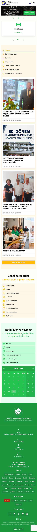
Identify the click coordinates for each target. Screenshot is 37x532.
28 (23, 391)
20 (18, 387)
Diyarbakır (32, 478)
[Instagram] (18, 514)
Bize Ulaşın (15, 501)
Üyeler (30, 501)
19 (13, 387)
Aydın (30, 474)
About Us (18, 504)
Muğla (26, 488)
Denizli (25, 478)
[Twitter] (14, 514)
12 (13, 384)
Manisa (13, 488)
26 (13, 391)
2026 (21, 368)
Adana (18, 474)
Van (33, 491)
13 (18, 384)
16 (32, 384)
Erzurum (4, 481)
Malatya (7, 488)
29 (28, 391)
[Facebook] (10, 514)
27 (18, 391)
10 (4, 384)
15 (28, 384)
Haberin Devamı (29, 13)
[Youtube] (23, 514)
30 (32, 391)
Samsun (5, 491)
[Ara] (34, 3)
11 (9, 384)
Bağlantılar (23, 501)
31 (4, 395)
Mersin (20, 488)
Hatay (26, 481)
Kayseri (9, 485)
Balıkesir (4, 478)
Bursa (11, 478)
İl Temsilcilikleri (9, 474)
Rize (31, 488)
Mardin (33, 485)
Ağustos (16, 368)
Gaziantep (20, 481)
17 (4, 387)
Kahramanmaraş (18, 485)
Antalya (24, 474)
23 (32, 387)
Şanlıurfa (12, 491)
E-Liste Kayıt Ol (18, 529)
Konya (27, 485)
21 (23, 387)
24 (4, 391)
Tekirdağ (20, 491)
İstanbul (32, 481)
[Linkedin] (27, 514)
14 (23, 384)
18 (9, 387)
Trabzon (27, 491)
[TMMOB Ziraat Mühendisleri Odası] (18, 411)
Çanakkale (18, 478)
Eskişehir (11, 481)
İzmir (3, 485)
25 (9, 391)
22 (28, 387)
